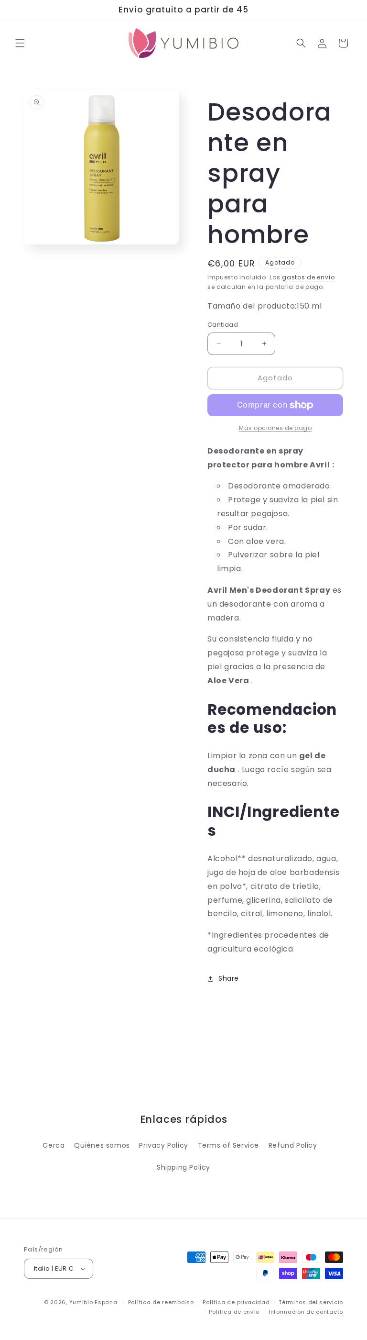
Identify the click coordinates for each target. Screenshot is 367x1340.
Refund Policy (293, 1145)
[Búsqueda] (301, 43)
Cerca (54, 1145)
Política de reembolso (161, 1302)
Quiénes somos (102, 1145)
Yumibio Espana (93, 1302)
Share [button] (228, 978)
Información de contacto (306, 1312)
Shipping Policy (183, 1167)
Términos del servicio (311, 1302)
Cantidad (222, 324)
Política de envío (234, 1312)
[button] (20, 43)
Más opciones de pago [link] (275, 428)
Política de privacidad (236, 1302)
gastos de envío (308, 277)
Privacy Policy (163, 1145)
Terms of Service (228, 1145)
